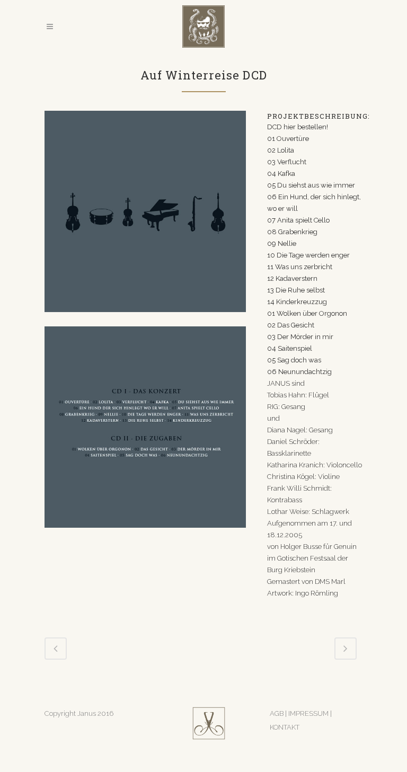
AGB (277, 713)
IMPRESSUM (309, 713)
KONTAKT (284, 727)
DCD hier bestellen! (297, 127)
